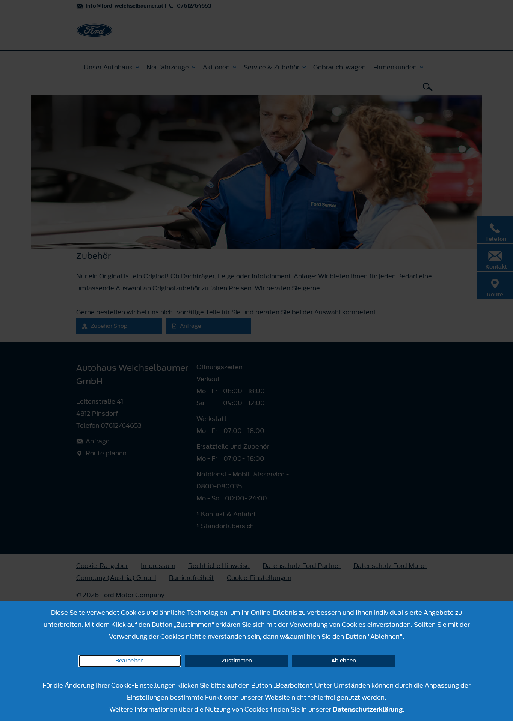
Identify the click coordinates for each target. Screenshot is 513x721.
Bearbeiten (129, 661)
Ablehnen (343, 661)
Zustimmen (237, 661)
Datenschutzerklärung (368, 709)
